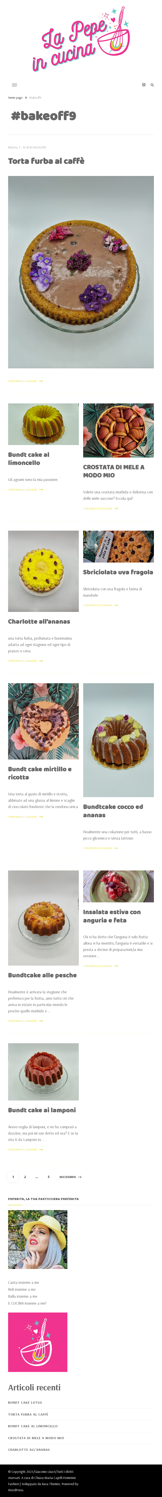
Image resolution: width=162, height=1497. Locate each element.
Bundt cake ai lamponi (42, 1110)
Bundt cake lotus (25, 1402)
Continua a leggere (22, 381)
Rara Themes (51, 1484)
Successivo (67, 1177)
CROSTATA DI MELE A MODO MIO (113, 471)
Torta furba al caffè (46, 161)
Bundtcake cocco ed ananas (113, 811)
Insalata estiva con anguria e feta (112, 916)
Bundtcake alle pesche (42, 975)
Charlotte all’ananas (39, 622)
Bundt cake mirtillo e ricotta (40, 773)
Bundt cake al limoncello (28, 459)
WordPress (15, 1490)
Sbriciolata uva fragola (118, 572)
